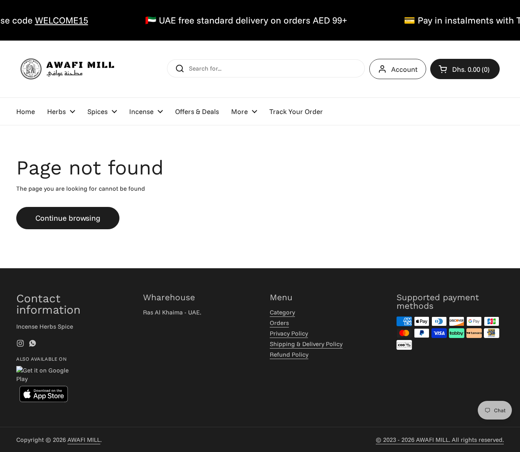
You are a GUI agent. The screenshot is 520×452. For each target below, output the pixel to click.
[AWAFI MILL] (67, 69)
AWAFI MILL (83, 439)
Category (282, 312)
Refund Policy (289, 354)
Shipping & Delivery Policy (306, 344)
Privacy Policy (289, 333)
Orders (279, 323)
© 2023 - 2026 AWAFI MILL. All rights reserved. (440, 439)
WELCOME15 (56, 20)
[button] (465, 69)
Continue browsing (67, 218)
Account (404, 69)
